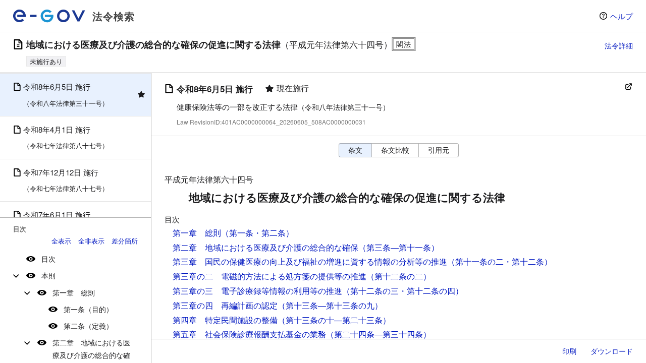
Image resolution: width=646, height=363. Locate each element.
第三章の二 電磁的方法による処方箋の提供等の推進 (269, 276)
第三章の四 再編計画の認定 (225, 305)
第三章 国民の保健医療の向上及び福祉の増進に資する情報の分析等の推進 (310, 261)
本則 (48, 275)
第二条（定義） (88, 326)
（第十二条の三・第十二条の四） (402, 290)
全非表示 (91, 241)
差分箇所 (125, 241)
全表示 (61, 241)
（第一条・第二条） (257, 232)
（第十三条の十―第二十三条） (334, 320)
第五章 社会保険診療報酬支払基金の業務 (249, 334)
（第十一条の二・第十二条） (499, 261)
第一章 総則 (73, 292)
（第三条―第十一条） (398, 247)
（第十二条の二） (398, 276)
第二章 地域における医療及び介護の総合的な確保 (265, 247)
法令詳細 (619, 45)
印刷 (569, 351)
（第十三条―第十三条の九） (330, 305)
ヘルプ (621, 16)
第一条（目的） (88, 309)
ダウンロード (611, 351)
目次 (48, 259)
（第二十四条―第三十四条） (378, 334)
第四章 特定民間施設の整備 (225, 320)
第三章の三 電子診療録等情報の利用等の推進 (257, 290)
